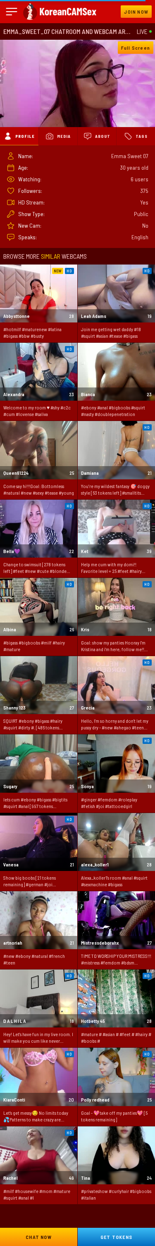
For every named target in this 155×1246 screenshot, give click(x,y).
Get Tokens (116, 1237)
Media (64, 136)
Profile (25, 136)
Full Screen (135, 48)
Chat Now (39, 1237)
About (102, 136)
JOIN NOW (136, 11)
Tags (142, 136)
